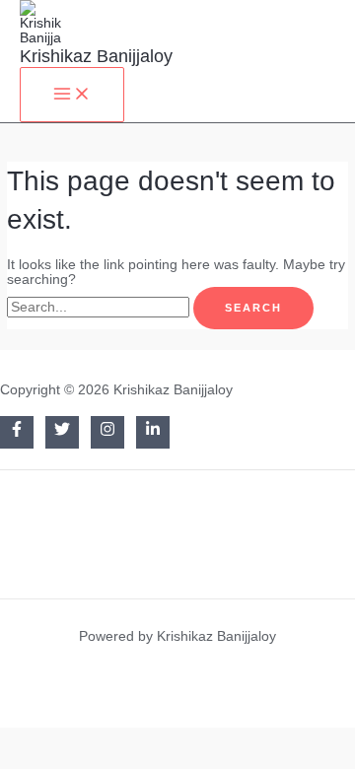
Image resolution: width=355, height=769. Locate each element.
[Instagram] (107, 432)
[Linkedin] (153, 432)
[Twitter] (62, 432)
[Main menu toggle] (72, 94)
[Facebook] (17, 432)
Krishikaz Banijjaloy (96, 55)
